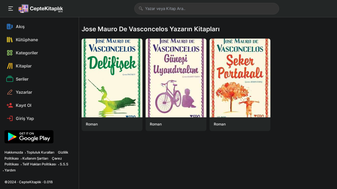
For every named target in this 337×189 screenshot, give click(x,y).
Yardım (10, 170)
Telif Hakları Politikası (39, 164)
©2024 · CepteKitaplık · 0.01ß (28, 182)
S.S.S (64, 164)
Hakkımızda (13, 152)
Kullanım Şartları (35, 158)
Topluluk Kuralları (40, 152)
